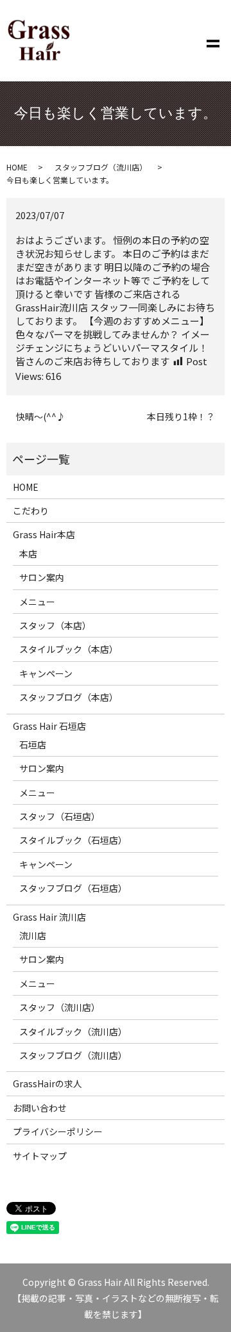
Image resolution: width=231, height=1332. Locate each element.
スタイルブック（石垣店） (73, 840)
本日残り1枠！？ (181, 417)
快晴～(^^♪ (40, 417)
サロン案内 (41, 577)
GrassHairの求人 (47, 1083)
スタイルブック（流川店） (73, 1031)
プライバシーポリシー (58, 1131)
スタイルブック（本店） (68, 649)
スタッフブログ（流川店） (101, 166)
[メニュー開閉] (213, 41)
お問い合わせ (40, 1107)
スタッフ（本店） (55, 625)
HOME (17, 166)
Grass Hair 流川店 (49, 916)
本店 (28, 553)
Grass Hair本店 (44, 534)
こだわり (31, 510)
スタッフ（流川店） (59, 1007)
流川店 (32, 935)
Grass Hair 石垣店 (49, 725)
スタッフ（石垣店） (59, 816)
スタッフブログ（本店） (68, 697)
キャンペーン (46, 673)
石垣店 (32, 744)
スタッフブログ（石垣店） (73, 888)
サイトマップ (40, 1155)
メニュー (37, 601)
